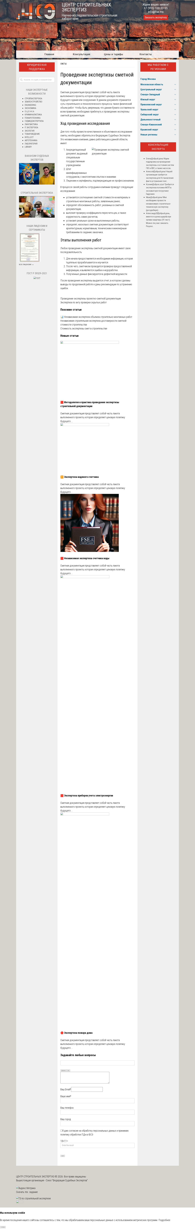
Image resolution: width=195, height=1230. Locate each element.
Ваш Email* (65, 1089)
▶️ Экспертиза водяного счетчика (79, 476)
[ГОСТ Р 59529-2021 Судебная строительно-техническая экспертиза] (37, 278)
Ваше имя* (65, 1096)
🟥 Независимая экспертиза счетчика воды (84, 558)
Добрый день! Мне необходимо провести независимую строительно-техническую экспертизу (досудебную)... (158, 203)
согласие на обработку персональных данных (92, 1130)
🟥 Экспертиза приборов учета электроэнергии (86, 795)
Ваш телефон (67, 1107)
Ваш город (65, 1119)
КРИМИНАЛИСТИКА (33, 114)
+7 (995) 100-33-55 (156, 8)
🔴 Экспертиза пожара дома (76, 1032)
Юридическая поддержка (37, 67)
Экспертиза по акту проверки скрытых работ (83, 302)
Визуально (64, 1070)
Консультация (81, 54)
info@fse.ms (156, 12)
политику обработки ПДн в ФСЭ (76, 1134)
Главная (49, 54)
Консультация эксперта (158, 147)
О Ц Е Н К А (29, 111)
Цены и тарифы (113, 54)
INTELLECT (29, 137)
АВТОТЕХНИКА (31, 140)
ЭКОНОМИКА (30, 108)
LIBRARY (28, 147)
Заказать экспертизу (156, 17)
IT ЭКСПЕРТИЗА (31, 127)
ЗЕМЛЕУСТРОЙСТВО (33, 101)
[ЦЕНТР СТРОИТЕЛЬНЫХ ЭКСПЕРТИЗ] (35, 18)
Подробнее (164, 1220)
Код (68, 1070)
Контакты (145, 54)
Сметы (63, 64)
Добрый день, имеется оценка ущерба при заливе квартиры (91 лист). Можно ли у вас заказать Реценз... (158, 220)
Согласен (3, 1227)
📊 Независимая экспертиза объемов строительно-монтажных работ (96, 316)
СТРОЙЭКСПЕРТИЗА (33, 98)
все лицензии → (26, 264)
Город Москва (148, 79)
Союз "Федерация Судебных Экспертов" (67, 1180)
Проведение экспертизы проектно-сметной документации (90, 298)
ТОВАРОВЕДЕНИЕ (32, 134)
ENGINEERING (30, 105)
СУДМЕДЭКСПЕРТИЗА (34, 121)
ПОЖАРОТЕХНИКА (32, 118)
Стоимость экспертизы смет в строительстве (83, 328)
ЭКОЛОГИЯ (29, 131)
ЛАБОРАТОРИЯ (31, 143)
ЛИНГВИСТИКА (31, 124)
